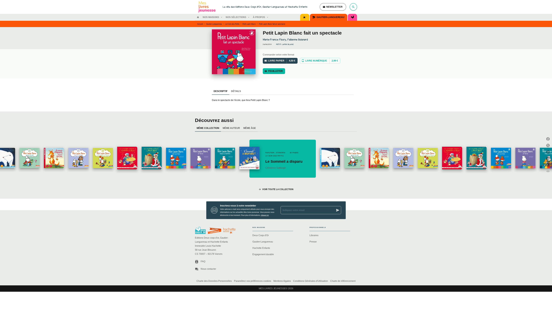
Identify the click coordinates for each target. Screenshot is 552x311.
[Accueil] (207, 7)
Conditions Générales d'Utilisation (310, 281)
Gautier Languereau (214, 24)
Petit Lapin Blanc (249, 24)
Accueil (200, 24)
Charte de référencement (342, 281)
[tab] (198, 17)
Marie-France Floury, (275, 39)
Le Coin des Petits (232, 24)
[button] (333, 7)
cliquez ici (265, 215)
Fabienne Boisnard (297, 39)
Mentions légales (282, 281)
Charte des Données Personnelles (214, 281)
